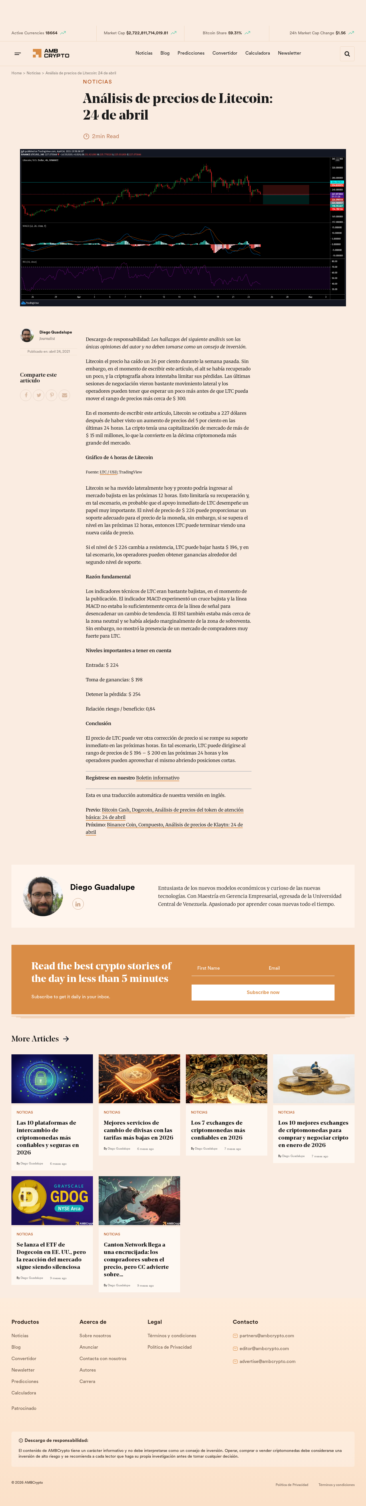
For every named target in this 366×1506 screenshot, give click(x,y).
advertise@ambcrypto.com (268, 1362)
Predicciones (191, 53)
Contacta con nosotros (102, 1359)
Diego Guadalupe (55, 332)
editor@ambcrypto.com (264, 1349)
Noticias (144, 53)
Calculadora (257, 53)
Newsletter (289, 53)
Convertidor (224, 53)
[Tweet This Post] (39, 395)
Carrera (87, 1382)
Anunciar (88, 1347)
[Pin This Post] (51, 395)
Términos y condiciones (172, 1336)
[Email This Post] (64, 395)
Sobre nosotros (95, 1336)
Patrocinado (23, 1408)
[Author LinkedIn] (78, 904)
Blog (165, 53)
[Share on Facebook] (26, 395)
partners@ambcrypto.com (267, 1336)
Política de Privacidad (170, 1347)
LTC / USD (108, 472)
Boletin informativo (157, 778)
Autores (87, 1370)
